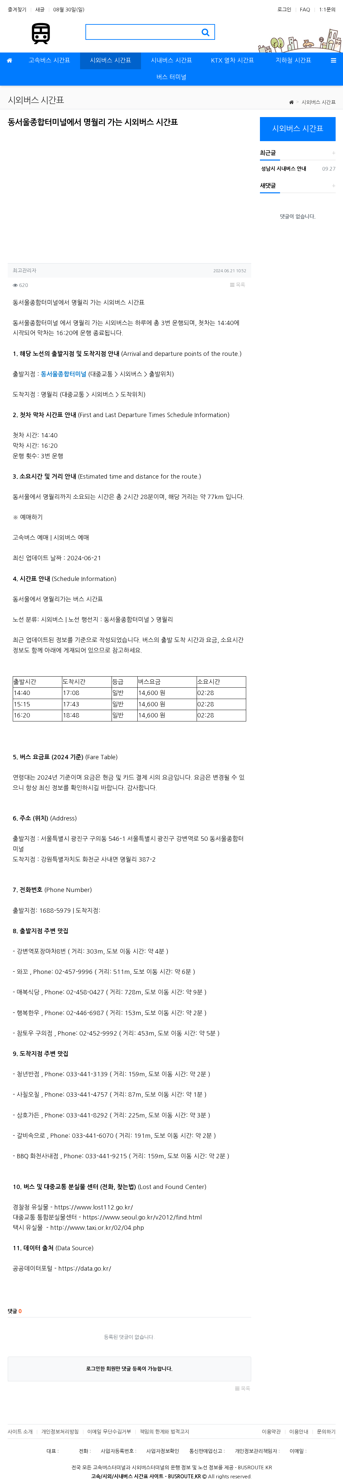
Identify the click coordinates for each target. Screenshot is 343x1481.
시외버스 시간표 (318, 102)
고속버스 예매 (31, 538)
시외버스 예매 (71, 538)
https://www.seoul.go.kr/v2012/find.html (142, 1217)
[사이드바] (333, 61)
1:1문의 (327, 9)
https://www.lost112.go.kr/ (93, 1207)
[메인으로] (9, 61)
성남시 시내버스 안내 (283, 168)
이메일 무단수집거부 (109, 1431)
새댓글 (268, 186)
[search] (205, 32)
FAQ (305, 9)
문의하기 (326, 1431)
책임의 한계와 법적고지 (164, 1431)
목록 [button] (239, 284)
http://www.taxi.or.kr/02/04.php (97, 1228)
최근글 (268, 153)
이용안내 (298, 1431)
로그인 (284, 9)
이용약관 (271, 1431)
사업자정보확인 (162, 1451)
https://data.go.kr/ (84, 1269)
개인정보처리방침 (60, 1431)
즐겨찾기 (17, 9)
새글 (40, 9)
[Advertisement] (64, 193)
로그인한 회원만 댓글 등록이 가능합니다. (129, 1368)
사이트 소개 (20, 1431)
